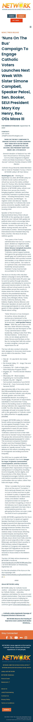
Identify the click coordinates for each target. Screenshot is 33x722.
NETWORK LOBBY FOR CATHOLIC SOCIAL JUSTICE (16, 665)
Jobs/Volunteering (7, 692)
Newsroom (4, 682)
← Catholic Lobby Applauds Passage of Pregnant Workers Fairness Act (16, 614)
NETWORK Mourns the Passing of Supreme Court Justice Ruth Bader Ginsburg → (18, 621)
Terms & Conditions (7, 703)
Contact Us (5, 696)
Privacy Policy (5, 699)
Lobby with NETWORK (8, 671)
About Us (4, 689)
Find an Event (5, 679)
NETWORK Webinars (7, 675)
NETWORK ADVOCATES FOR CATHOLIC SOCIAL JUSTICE (16, 667)
